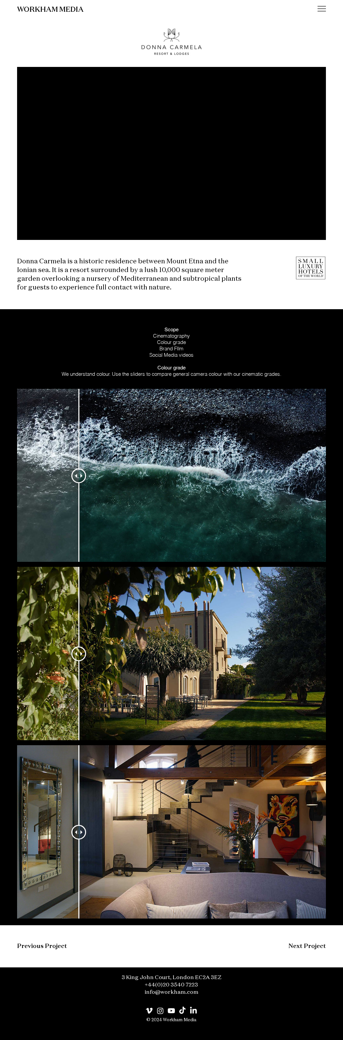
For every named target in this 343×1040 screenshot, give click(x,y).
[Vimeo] (149, 1011)
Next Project (307, 946)
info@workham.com (171, 992)
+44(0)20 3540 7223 (171, 985)
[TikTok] (182, 1011)
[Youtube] (171, 1011)
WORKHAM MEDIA (50, 9)
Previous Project (42, 946)
